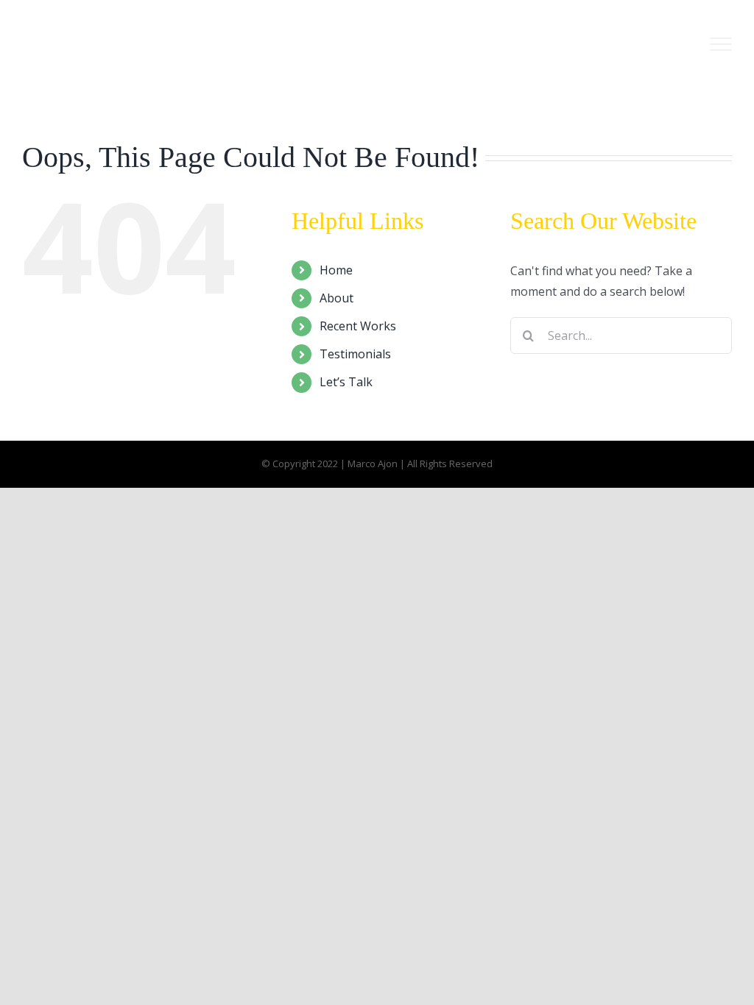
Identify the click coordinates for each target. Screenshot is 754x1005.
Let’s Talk (346, 382)
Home (336, 270)
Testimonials (355, 354)
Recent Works (358, 326)
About (336, 298)
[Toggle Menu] (721, 44)
